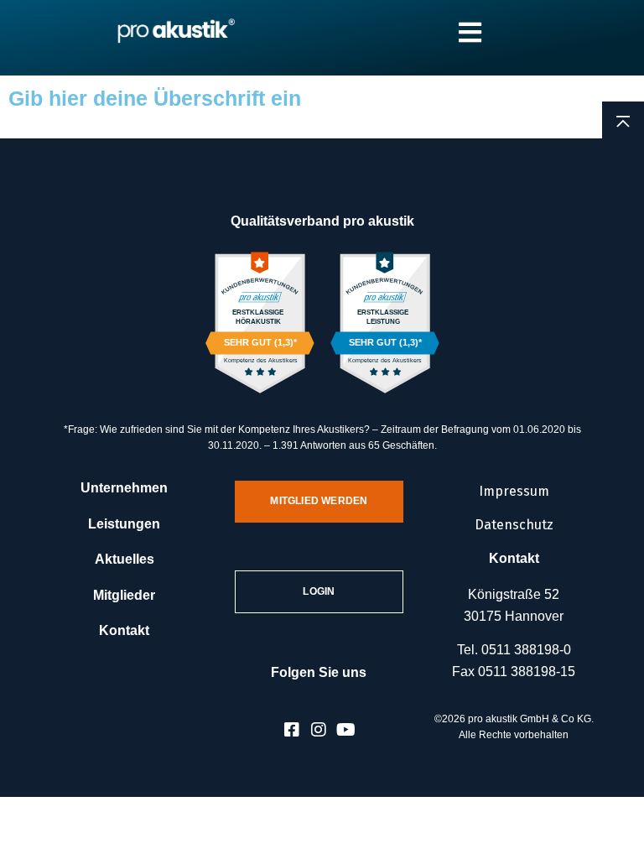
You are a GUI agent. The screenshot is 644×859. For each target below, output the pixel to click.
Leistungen (124, 524)
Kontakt (124, 630)
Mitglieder (124, 595)
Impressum (514, 491)
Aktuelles (124, 559)
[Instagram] (318, 729)
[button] (37, 822)
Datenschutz (514, 525)
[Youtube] (345, 729)
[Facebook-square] (291, 729)
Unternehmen (124, 488)
